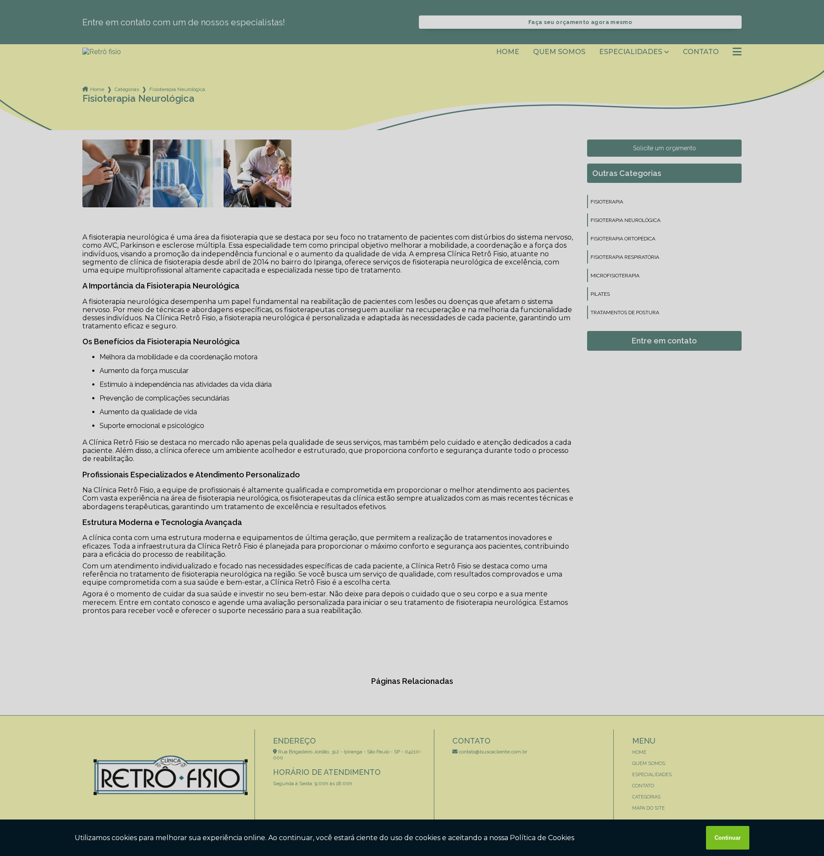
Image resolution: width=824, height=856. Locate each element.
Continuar (728, 838)
